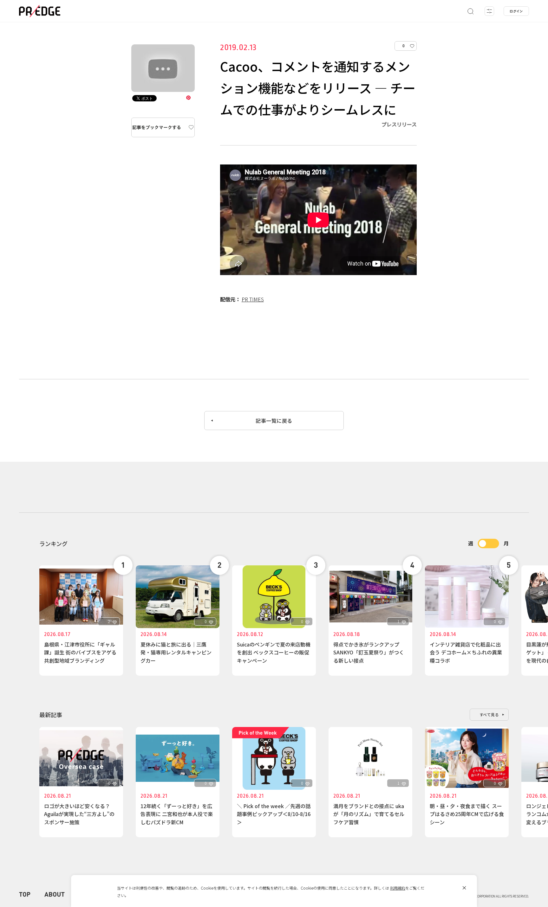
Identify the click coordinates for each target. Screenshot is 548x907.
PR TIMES (253, 299)
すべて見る (489, 714)
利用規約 (397, 888)
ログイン (516, 11)
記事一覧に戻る (274, 420)
